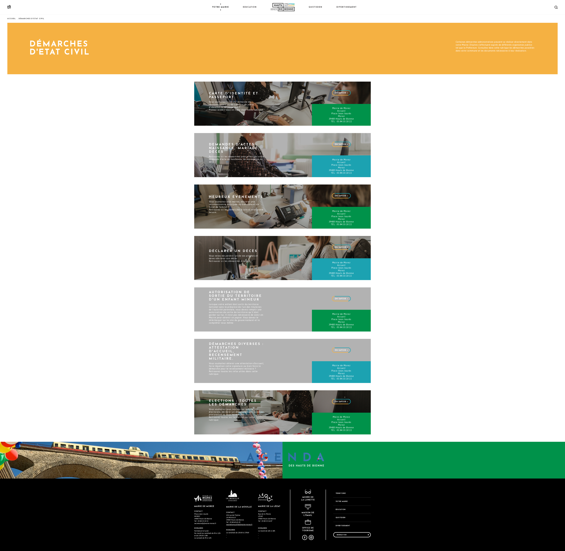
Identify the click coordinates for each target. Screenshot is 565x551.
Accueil (11, 19)
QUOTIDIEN (340, 518)
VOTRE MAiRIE (342, 501)
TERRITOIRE (341, 493)
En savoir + (341, 93)
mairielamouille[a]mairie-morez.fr (239, 525)
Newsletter (342, 535)
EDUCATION (341, 509)
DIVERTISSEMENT (343, 526)
